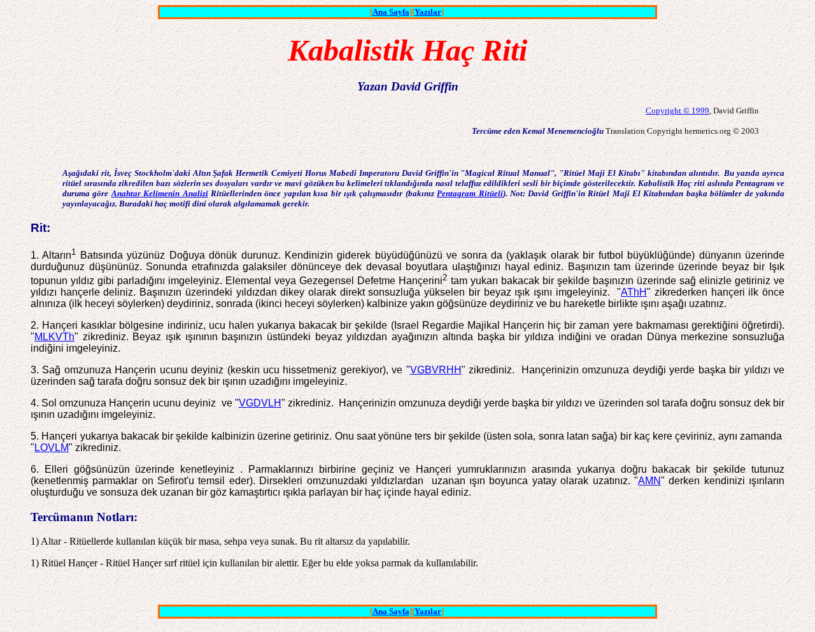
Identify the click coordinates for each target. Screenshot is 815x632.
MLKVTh (54, 336)
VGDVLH (260, 403)
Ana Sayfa (390, 12)
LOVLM (51, 447)
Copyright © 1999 (677, 110)
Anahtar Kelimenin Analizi (159, 193)
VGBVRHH (436, 369)
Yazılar (428, 12)
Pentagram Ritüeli (469, 193)
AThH (634, 292)
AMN (649, 480)
